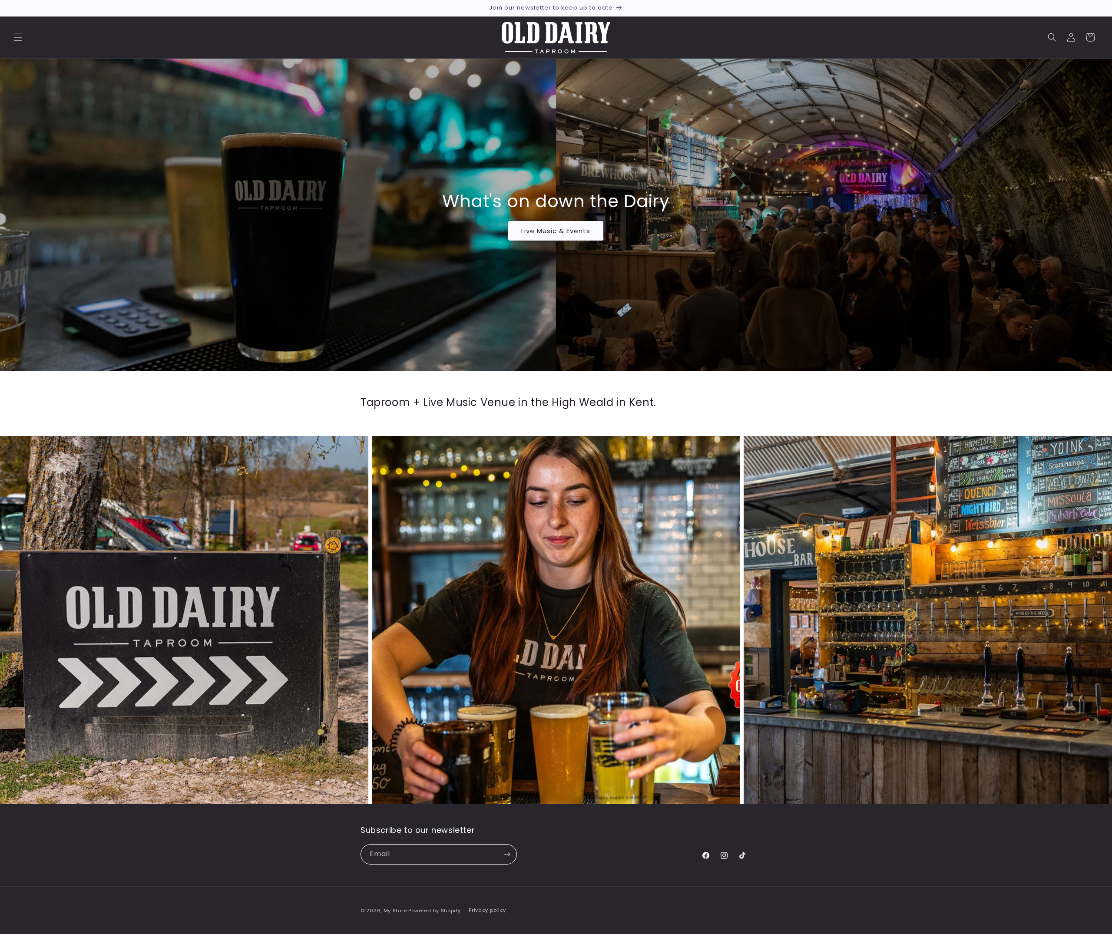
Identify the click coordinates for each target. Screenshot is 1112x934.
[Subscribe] (506, 854)
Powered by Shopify (434, 910)
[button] (18, 37)
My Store (395, 910)
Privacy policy (487, 910)
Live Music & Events (556, 230)
